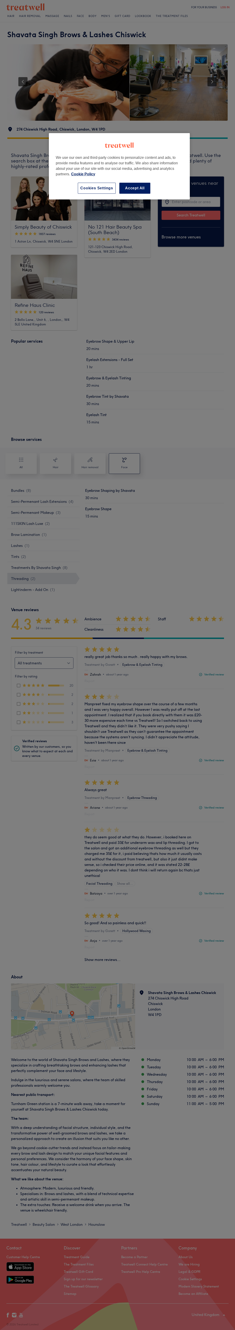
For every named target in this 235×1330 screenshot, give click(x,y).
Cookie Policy (83, 174)
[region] (119, 166)
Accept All (135, 188)
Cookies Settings (96, 188)
